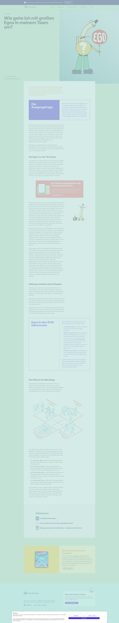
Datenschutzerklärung (16, 620)
